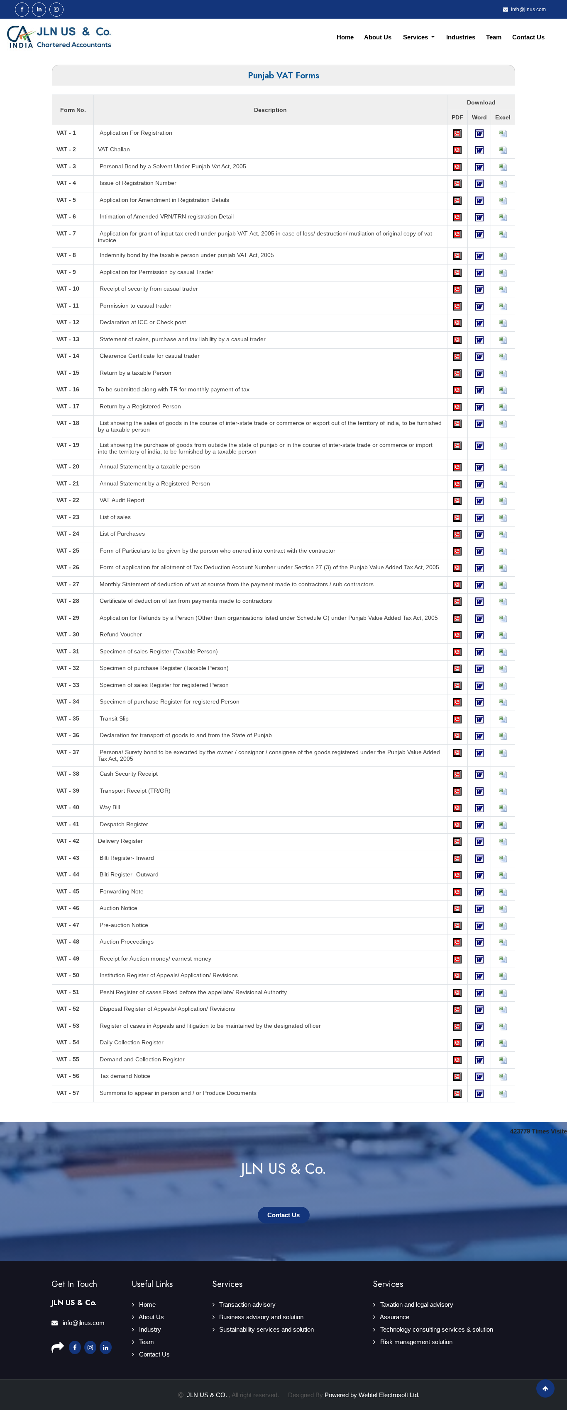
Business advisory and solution (260, 1316)
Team (493, 37)
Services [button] (416, 37)
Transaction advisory (247, 1304)
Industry (149, 1329)
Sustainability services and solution (266, 1329)
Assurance (394, 1316)
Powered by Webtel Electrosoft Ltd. (372, 1394)
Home (345, 37)
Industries (460, 37)
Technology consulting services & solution (436, 1329)
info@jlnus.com (83, 1322)
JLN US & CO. (208, 1394)
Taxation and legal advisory (416, 1304)
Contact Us (528, 37)
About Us (377, 37)
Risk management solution (415, 1341)
